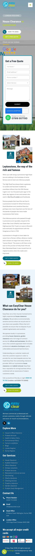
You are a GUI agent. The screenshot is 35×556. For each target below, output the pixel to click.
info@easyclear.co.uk (13, 507)
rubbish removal (17, 366)
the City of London (14, 197)
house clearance (14, 336)
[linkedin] (8, 423)
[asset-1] (8, 2)
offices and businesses (17, 341)
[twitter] (4, 423)
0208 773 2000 (11, 500)
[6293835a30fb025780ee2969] (6, 45)
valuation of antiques (18, 346)
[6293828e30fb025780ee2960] (9, 48)
